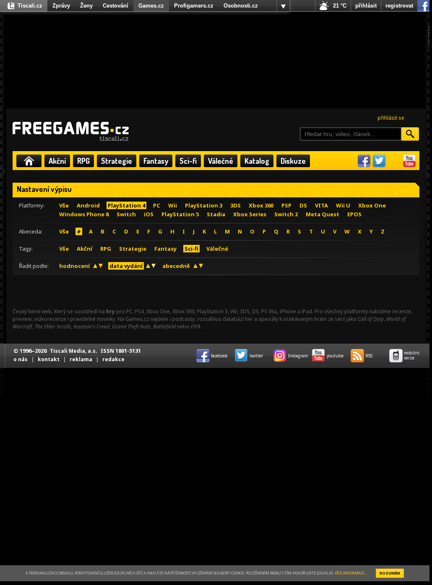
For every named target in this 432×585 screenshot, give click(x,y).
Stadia (216, 214)
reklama (81, 359)
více (283, 6)
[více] (283, 6)
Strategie (116, 160)
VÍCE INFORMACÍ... (351, 573)
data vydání (126, 266)
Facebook (364, 161)
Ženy (86, 6)
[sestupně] (101, 266)
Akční (57, 160)
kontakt (49, 359)
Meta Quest (322, 214)
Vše (64, 205)
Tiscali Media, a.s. (73, 350)
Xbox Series (249, 214)
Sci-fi (188, 160)
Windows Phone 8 (84, 214)
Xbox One (372, 205)
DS (303, 205)
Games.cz (151, 6)
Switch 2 (286, 214)
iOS (149, 214)
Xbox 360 (261, 205)
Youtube (409, 161)
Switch (126, 214)
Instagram (394, 161)
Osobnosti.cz (241, 6)
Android (88, 205)
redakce (113, 359)
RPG (83, 160)
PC (156, 205)
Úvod (29, 161)
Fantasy (155, 160)
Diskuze (293, 160)
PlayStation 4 (126, 205)
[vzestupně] (95, 266)
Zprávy (61, 6)
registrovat (399, 6)
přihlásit (366, 6)
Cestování (115, 6)
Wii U (343, 205)
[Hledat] (410, 134)
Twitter (379, 161)
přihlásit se (390, 117)
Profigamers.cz (193, 6)
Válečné (220, 160)
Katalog (257, 160)
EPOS (354, 214)
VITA (321, 205)
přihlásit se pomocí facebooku (424, 5)
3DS (235, 205)
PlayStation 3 (203, 205)
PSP (286, 205)
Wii (172, 205)
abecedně (176, 266)
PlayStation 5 (180, 214)
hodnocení (74, 266)
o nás (20, 359)
